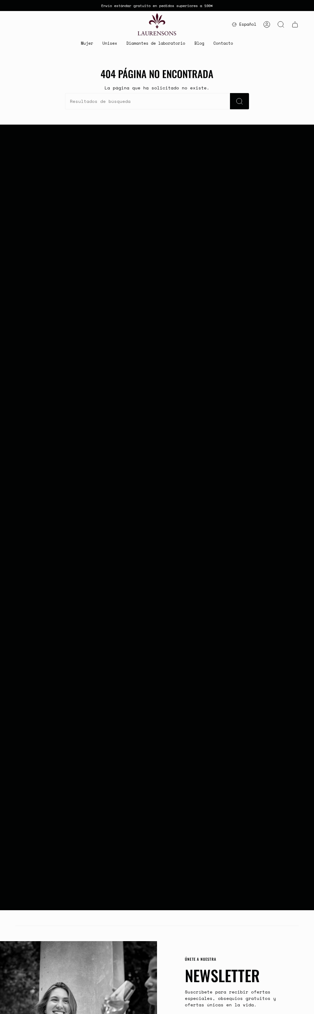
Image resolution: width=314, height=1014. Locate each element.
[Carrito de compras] (295, 24)
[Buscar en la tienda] (239, 101)
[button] (87, 43)
